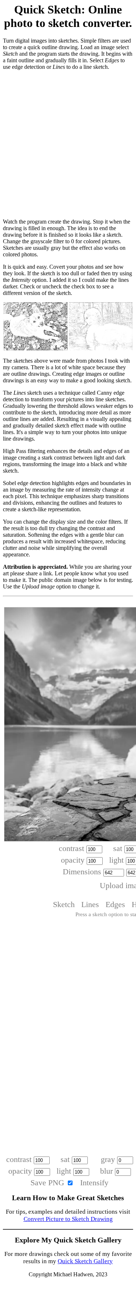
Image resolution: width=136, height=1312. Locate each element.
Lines (90, 904)
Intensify (94, 1182)
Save (38, 1182)
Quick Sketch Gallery (85, 1261)
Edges (115, 904)
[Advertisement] (68, 144)
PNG (56, 1182)
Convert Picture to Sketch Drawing (68, 1219)
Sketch (64, 904)
